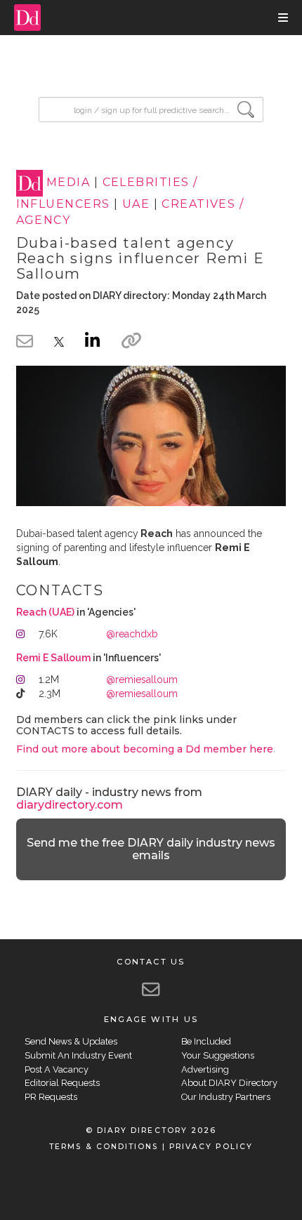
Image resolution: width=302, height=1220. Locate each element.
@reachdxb (132, 633)
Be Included (206, 1041)
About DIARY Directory (229, 1083)
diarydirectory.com (69, 804)
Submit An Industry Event (78, 1055)
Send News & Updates (71, 1041)
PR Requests (51, 1097)
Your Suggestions (217, 1055)
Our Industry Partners (225, 1097)
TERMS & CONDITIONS (103, 1146)
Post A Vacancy (56, 1069)
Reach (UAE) (45, 612)
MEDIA (68, 183)
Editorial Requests (62, 1083)
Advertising (205, 1069)
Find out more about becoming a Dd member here (144, 749)
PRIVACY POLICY (211, 1146)
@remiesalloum (142, 679)
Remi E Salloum (53, 657)
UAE (136, 204)
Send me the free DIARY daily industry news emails (151, 849)
